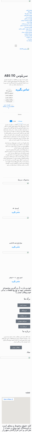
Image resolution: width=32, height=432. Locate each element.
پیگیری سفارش (28, 35)
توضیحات (20, 121)
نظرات (13, 121)
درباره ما (30, 39)
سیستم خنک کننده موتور (26, 25)
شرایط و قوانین (28, 34)
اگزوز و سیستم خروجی (26, 20)
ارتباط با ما (29, 41)
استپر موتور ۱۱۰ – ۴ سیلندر (15, 277)
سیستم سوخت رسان (27, 32)
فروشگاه (30, 12)
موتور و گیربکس (28, 15)
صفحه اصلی (29, 10)
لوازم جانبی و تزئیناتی (27, 24)
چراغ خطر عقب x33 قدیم (15, 243)
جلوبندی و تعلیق (28, 19)
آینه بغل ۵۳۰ (16, 208)
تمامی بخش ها (28, 13)
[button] (16, 8)
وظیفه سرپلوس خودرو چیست (9, 100)
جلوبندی (8, 105)
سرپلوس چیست (9, 95)
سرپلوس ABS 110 (9, 93)
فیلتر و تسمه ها (28, 27)
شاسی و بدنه (29, 17)
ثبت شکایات (29, 37)
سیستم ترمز (29, 30)
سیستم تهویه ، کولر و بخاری (25, 29)
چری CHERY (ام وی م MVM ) (8, 106)
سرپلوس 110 (9, 91)
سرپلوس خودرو (9, 97)
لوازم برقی (29, 22)
